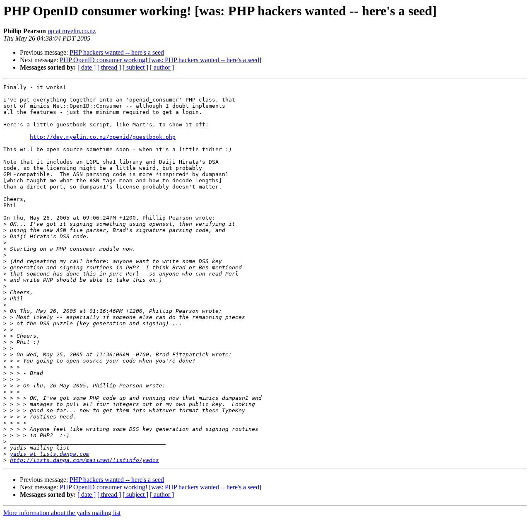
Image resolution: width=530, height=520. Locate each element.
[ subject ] (135, 67)
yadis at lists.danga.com (49, 454)
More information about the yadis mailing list (61, 512)
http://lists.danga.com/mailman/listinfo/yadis (84, 460)
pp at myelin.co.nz (72, 30)
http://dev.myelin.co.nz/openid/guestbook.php (103, 137)
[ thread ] (109, 67)
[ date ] (86, 67)
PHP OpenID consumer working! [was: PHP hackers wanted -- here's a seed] (160, 59)
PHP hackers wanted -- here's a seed (117, 52)
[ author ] (162, 67)
